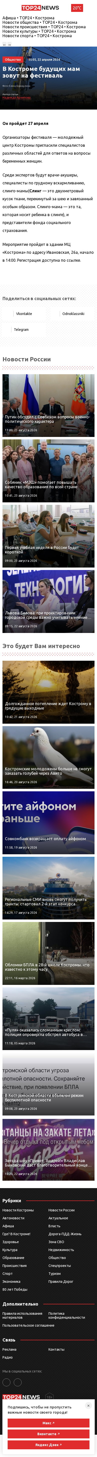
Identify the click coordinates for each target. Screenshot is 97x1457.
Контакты (56, 1349)
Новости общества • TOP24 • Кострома (39, 22)
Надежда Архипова (16, 97)
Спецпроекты (59, 1266)
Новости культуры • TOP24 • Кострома (39, 31)
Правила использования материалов (22, 1315)
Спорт (7, 1274)
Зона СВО (56, 1242)
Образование (13, 1258)
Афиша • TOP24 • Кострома (28, 18)
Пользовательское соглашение (28, 1325)
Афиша (8, 1226)
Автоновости (13, 1218)
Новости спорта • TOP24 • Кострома (37, 35)
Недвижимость (61, 1250)
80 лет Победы (14, 1289)
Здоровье (10, 1242)
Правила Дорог (60, 1282)
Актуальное (58, 1218)
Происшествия (14, 1266)
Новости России (61, 1210)
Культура (9, 1250)
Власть (54, 1226)
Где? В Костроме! (16, 1234)
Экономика (11, 1282)
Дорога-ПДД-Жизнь (65, 1234)
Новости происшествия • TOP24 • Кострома (44, 27)
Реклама (9, 1349)
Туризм (54, 1274)
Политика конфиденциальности (66, 1315)
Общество (57, 1258)
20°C (77, 8)
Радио (7, 1357)
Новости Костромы (18, 1210)
